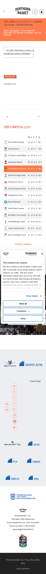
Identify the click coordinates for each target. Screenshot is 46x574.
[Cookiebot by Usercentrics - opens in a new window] (27, 253)
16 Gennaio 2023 (10, 84)
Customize (21, 311)
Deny (23, 318)
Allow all (23, 304)
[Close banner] (42, 254)
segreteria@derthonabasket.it (23, 529)
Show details (32, 296)
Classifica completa (23, 244)
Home (6, 31)
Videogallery (14, 31)
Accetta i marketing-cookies (19, 50)
